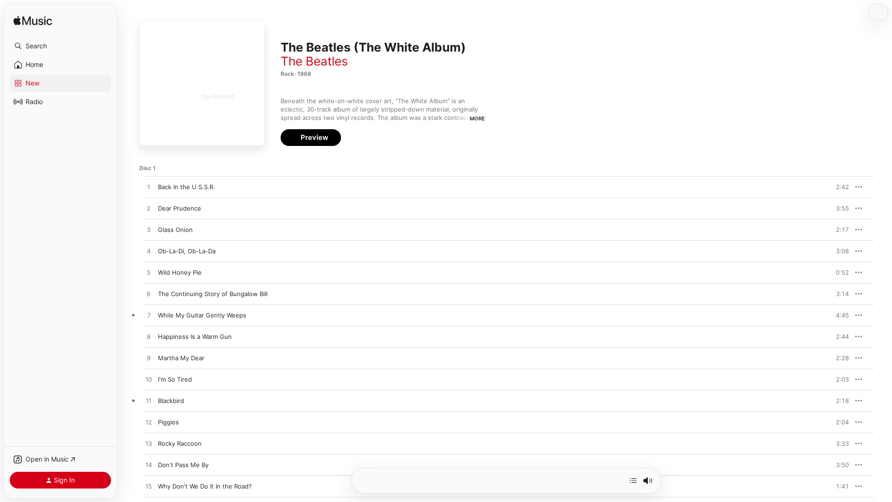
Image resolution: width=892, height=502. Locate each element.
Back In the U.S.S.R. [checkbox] (186, 187)
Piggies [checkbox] (168, 422)
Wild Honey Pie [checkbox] (180, 272)
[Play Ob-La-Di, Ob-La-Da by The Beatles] (148, 251)
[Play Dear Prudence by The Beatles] (148, 209)
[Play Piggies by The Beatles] (148, 422)
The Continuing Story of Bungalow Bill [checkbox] (213, 293)
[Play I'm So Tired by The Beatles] (148, 380)
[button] (60, 46)
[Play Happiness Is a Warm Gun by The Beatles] (148, 337)
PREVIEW (838, 187)
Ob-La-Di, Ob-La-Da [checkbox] (187, 251)
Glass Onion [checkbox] (175, 229)
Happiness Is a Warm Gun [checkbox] (195, 336)
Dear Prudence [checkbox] (179, 208)
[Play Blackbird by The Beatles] (148, 401)
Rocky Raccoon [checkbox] (180, 443)
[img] (32, 21)
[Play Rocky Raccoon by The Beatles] (148, 444)
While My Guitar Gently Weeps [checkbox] (202, 315)
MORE (477, 118)
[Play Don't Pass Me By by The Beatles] (148, 465)
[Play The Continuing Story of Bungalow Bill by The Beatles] (148, 294)
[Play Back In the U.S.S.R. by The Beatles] (148, 187)
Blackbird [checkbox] (171, 400)
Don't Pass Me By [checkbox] (183, 465)
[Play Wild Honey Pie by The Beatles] (148, 273)
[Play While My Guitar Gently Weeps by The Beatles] (148, 315)
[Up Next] (633, 480)
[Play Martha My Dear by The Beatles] (148, 358)
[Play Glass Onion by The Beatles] (148, 230)
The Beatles (314, 61)
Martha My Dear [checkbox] (181, 358)
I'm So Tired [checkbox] (175, 379)
